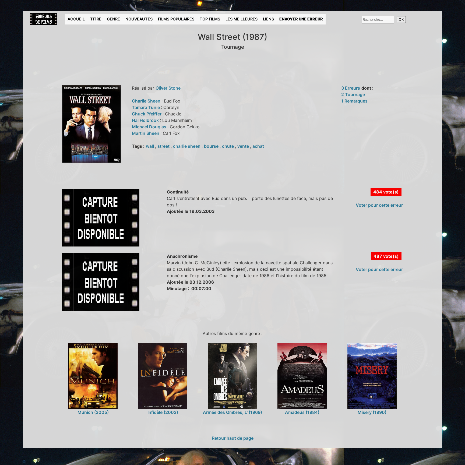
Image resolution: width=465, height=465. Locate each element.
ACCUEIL (76, 19)
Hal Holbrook (146, 120)
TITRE (95, 19)
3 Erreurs (350, 88)
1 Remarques (354, 101)
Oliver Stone (168, 88)
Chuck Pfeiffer (147, 114)
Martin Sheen (146, 133)
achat (258, 146)
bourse (212, 146)
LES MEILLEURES (242, 19)
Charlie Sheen (146, 101)
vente (243, 146)
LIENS (268, 19)
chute (228, 146)
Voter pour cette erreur (379, 205)
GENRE (113, 19)
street (164, 146)
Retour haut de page (232, 438)
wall (150, 146)
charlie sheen (187, 146)
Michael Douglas (149, 126)
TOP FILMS (210, 19)
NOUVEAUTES (139, 19)
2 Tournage (353, 94)
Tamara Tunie (146, 107)
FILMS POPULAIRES (176, 19)
